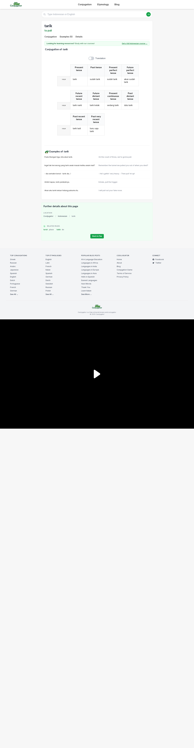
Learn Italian (86, 291)
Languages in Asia (89, 273)
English (13, 277)
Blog (116, 4)
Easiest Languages (89, 280)
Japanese (14, 270)
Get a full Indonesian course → (134, 43)
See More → (86, 294)
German (13, 291)
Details (79, 36)
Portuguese (15, 284)
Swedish (49, 284)
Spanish (13, 273)
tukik (60, 229)
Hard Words (86, 284)
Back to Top (97, 236)
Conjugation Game (124, 270)
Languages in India (89, 266)
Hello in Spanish (88, 277)
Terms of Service (124, 273)
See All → (14, 294)
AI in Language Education (91, 259)
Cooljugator (48, 216)
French (13, 287)
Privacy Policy (123, 277)
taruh (48, 229)
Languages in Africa (89, 263)
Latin (48, 263)
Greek (12, 259)
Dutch (12, 280)
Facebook (159, 259)
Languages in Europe (90, 270)
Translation (100, 58)
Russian (13, 263)
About (119, 263)
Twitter (158, 263)
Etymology (103, 4)
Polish (48, 291)
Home (119, 259)
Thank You (85, 287)
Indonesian (62, 216)
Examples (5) (66, 36)
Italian (48, 270)
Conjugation (85, 4)
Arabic (13, 266)
